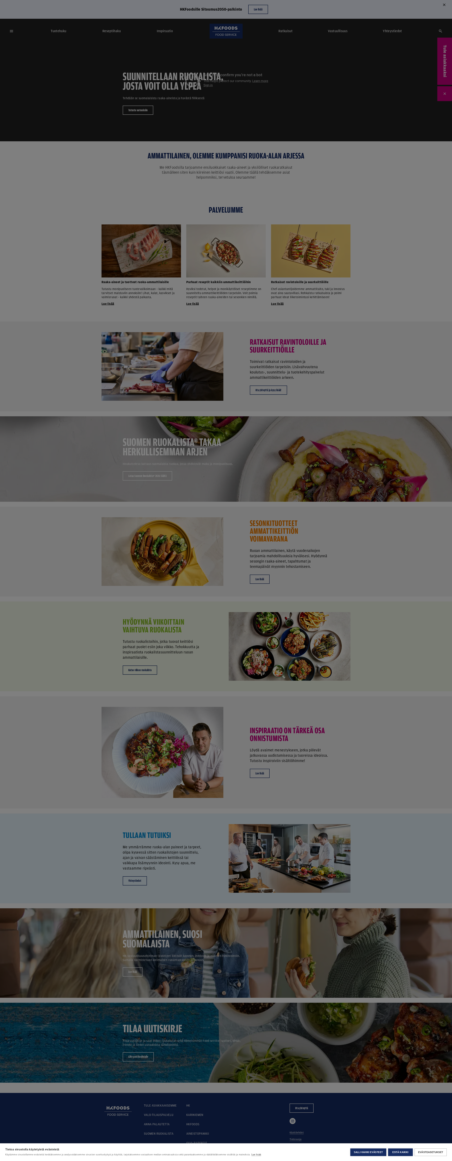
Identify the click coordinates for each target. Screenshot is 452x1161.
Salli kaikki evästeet (368, 1152)
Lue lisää (256, 1154)
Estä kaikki (400, 1152)
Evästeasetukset (430, 1152)
